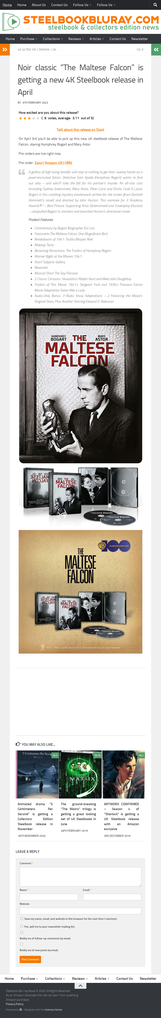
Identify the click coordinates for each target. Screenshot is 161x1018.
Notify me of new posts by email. (39, 950)
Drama (44, 49)
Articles (95, 39)
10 (99, 755)
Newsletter (139, 39)
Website (24, 904)
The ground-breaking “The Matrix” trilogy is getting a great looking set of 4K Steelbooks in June (78, 814)
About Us (39, 5)
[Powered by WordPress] (20, 1009)
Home (7, 5)
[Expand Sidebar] (5, 50)
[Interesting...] (29, 118)
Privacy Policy (14, 1004)
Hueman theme (53, 1009)
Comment (26, 863)
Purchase (27, 39)
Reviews (74, 39)
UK (54, 49)
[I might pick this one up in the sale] (25, 118)
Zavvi (39, 163)
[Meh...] (21, 118)
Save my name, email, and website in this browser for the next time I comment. (70, 919)
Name (24, 890)
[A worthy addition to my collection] (34, 118)
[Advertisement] (80, 701)
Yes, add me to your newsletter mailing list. (49, 926)
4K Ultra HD (27, 49)
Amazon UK (53, 163)
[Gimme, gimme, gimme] (38, 118)
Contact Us (59, 5)
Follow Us (80, 5)
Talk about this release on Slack (80, 129)
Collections (51, 39)
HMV (68, 163)
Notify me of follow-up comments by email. (45, 938)
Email (87, 890)
